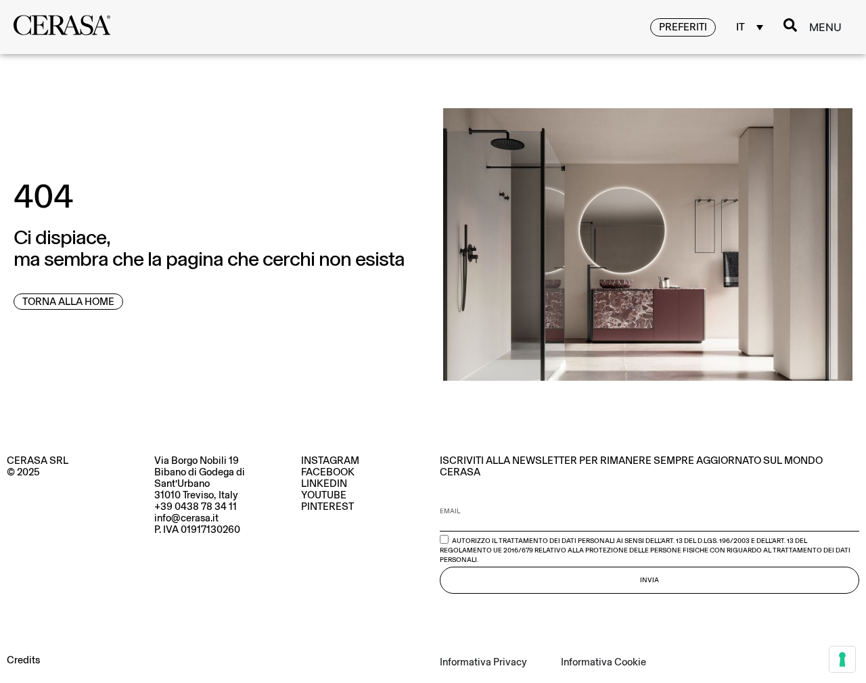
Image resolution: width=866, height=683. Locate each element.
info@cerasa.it (186, 518)
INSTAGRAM (330, 460)
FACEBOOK (328, 472)
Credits (23, 660)
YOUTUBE (323, 495)
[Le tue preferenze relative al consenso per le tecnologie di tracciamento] (842, 659)
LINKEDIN (324, 483)
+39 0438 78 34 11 (195, 506)
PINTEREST (327, 506)
